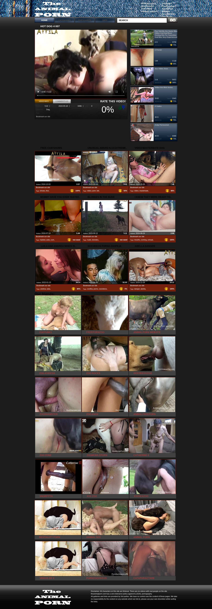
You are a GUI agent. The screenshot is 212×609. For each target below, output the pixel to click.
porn (94, 191)
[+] (119, 107)
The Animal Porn (53, 9)
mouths (137, 240)
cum (52, 240)
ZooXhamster (147, 6)
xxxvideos (103, 289)
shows (42, 191)
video (89, 191)
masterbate (143, 191)
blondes (95, 240)
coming (144, 240)
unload (150, 240)
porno (96, 289)
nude (89, 240)
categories (64, 20)
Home (44, 20)
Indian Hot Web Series (164, 87)
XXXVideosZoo (148, 3)
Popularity (84, 20)
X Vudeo (158, 106)
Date (104, 20)
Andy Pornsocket (162, 125)
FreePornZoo (168, 6)
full (98, 191)
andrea (43, 289)
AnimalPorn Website (167, 10)
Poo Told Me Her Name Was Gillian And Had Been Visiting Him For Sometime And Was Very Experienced (166, 34)
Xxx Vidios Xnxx (161, 69)
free (47, 191)
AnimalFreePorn (149, 11)
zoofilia (90, 289)
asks (48, 240)
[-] (124, 107)
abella (143, 289)
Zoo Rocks (167, 16)
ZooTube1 (167, 3)
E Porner (158, 50)
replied (42, 240)
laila (48, 289)
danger (137, 289)
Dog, (48, 110)
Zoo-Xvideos (168, 14)
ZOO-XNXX (146, 9)
